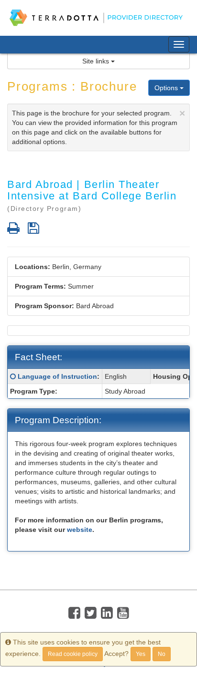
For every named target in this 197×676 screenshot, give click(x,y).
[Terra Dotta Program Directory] (98, 18)
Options (167, 88)
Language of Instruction (57, 376)
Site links (96, 61)
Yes (140, 654)
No (161, 654)
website (79, 529)
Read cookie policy (73, 654)
